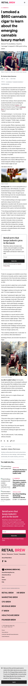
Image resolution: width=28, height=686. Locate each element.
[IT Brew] (5, 610)
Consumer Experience (18, 81)
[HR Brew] (21, 592)
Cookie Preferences (5, 636)
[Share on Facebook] (1, 441)
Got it (14, 682)
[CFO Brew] (6, 601)
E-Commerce (9, 81)
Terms (11, 678)
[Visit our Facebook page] (3, 561)
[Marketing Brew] (10, 597)
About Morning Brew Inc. (8, 572)
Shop (3, 577)
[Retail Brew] (8, 592)
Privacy (3, 630)
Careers (4, 579)
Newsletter (22, 554)
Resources (10, 554)
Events (16, 554)
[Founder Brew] (9, 619)
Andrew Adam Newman (9, 76)
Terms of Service (5, 632)
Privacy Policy (14, 672)
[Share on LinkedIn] (8, 441)
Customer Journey (5, 84)
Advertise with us (6, 575)
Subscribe (14, 261)
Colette (17, 105)
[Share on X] (4, 441)
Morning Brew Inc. (10, 625)
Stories (4, 554)
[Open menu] (24, 2)
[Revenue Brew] (9, 606)
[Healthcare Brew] (10, 615)
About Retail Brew (7, 557)
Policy (19, 678)
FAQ (3, 582)
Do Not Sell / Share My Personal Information (10, 634)
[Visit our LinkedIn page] (5, 561)
